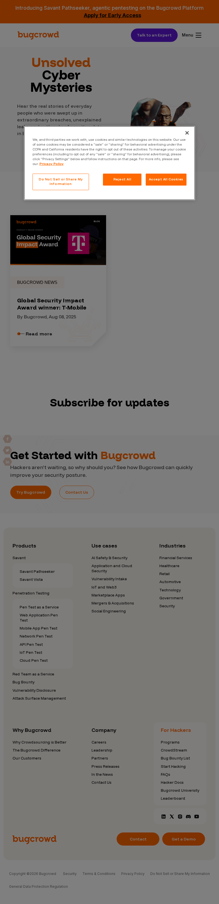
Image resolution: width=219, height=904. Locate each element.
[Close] (187, 133)
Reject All (122, 179)
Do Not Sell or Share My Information (61, 181)
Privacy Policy (51, 164)
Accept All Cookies (166, 179)
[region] (109, 163)
